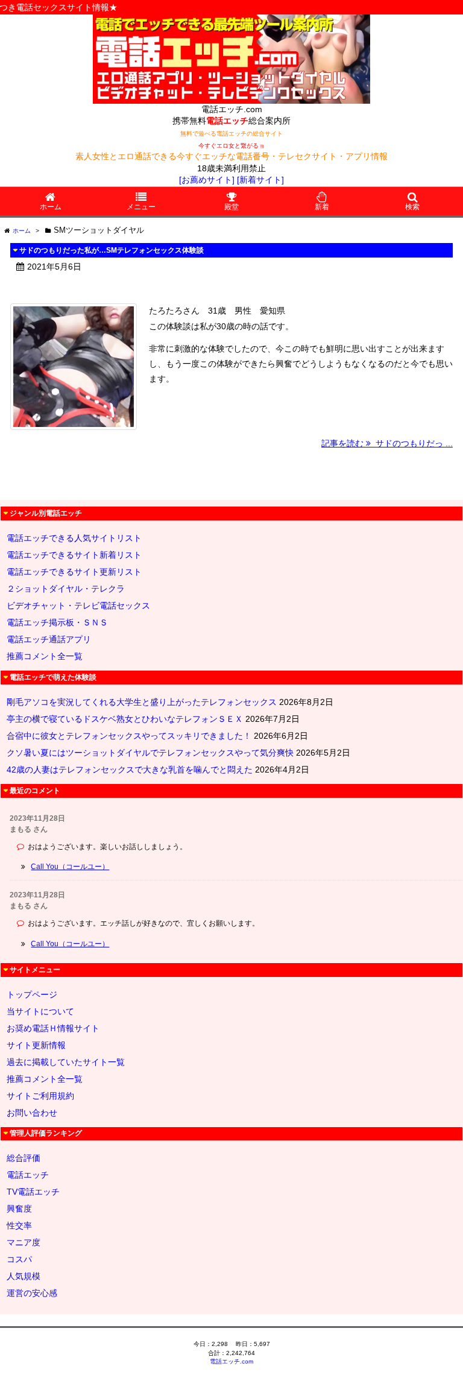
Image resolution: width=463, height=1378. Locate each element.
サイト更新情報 (36, 1045)
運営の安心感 (32, 1293)
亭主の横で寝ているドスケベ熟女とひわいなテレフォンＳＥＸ (125, 719)
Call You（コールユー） (70, 866)
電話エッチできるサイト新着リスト (74, 555)
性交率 (19, 1225)
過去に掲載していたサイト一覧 (66, 1062)
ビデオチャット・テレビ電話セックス (78, 605)
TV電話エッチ (33, 1191)
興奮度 (19, 1208)
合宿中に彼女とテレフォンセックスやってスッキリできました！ (129, 736)
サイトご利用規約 (40, 1096)
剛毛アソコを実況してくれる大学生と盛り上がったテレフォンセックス (142, 702)
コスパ (19, 1259)
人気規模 (23, 1276)
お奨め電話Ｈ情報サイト (53, 1028)
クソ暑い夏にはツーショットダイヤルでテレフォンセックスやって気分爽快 (150, 752)
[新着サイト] (260, 180)
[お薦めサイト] (207, 180)
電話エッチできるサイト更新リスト (74, 572)
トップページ (32, 994)
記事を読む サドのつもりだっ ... (387, 443)
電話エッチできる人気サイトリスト (74, 538)
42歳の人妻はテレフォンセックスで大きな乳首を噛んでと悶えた (130, 769)
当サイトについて (40, 1011)
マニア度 (23, 1242)
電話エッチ (28, 1175)
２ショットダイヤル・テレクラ (66, 588)
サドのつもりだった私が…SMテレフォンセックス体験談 (111, 250)
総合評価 (23, 1158)
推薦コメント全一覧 (45, 656)
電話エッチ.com (231, 1361)
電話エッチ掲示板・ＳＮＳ (57, 622)
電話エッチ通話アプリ (49, 639)
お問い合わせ (32, 1112)
